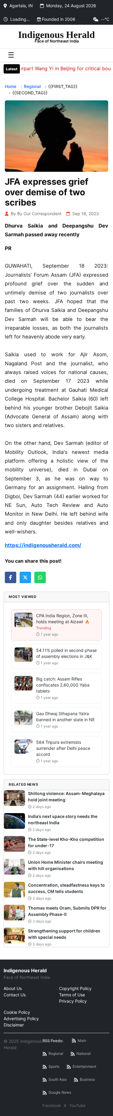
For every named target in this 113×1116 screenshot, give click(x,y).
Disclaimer (14, 1024)
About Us (13, 988)
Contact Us (15, 994)
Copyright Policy (75, 988)
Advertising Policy (21, 1018)
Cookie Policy (17, 1012)
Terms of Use (72, 994)
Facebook (51, 1105)
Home (10, 86)
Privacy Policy (73, 1001)
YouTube (77, 1105)
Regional (32, 86)
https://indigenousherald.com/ (43, 545)
